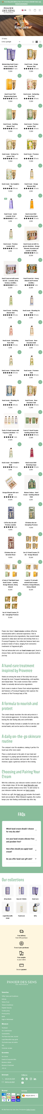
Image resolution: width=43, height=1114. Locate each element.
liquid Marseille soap (31, 785)
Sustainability (6, 1033)
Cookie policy (6, 1011)
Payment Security (7, 1008)
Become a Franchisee (8, 1065)
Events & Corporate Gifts (9, 1059)
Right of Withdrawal (7, 1019)
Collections (23, 22)
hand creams (30, 790)
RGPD (3, 1016)
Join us (4, 1068)
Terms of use (5, 1002)
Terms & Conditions (7, 1005)
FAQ (3, 1045)
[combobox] (24, 10)
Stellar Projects (30, 1109)
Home (16, 22)
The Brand (5, 1028)
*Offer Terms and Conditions (10, 996)
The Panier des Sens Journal (10, 1036)
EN (25, 10)
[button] (8, 68)
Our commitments (7, 1031)
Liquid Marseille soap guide (10, 1039)
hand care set (21, 794)
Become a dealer (6, 1062)
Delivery (4, 999)
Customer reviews (7, 1048)
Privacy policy (6, 1013)
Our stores (5, 1056)
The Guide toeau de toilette (10, 1042)
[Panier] (34, 10)
